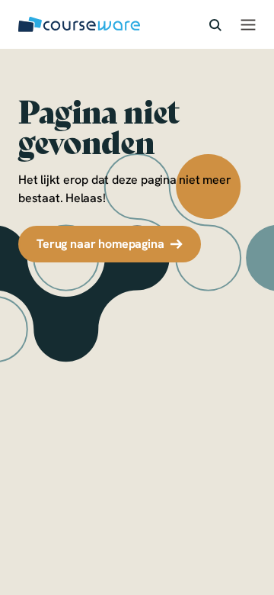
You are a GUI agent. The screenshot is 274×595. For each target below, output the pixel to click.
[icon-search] (215, 24)
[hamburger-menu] (248, 24)
